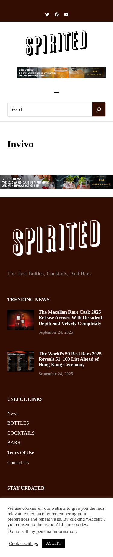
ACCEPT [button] (53, 543)
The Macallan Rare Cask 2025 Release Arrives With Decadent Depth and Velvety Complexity (70, 318)
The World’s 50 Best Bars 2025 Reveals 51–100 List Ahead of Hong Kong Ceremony (70, 359)
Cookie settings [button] (23, 543)
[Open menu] (56, 91)
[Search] (99, 109)
